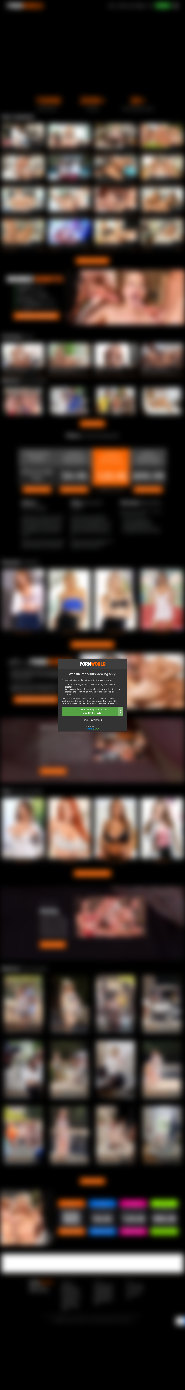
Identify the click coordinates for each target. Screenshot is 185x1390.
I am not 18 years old (92, 720)
